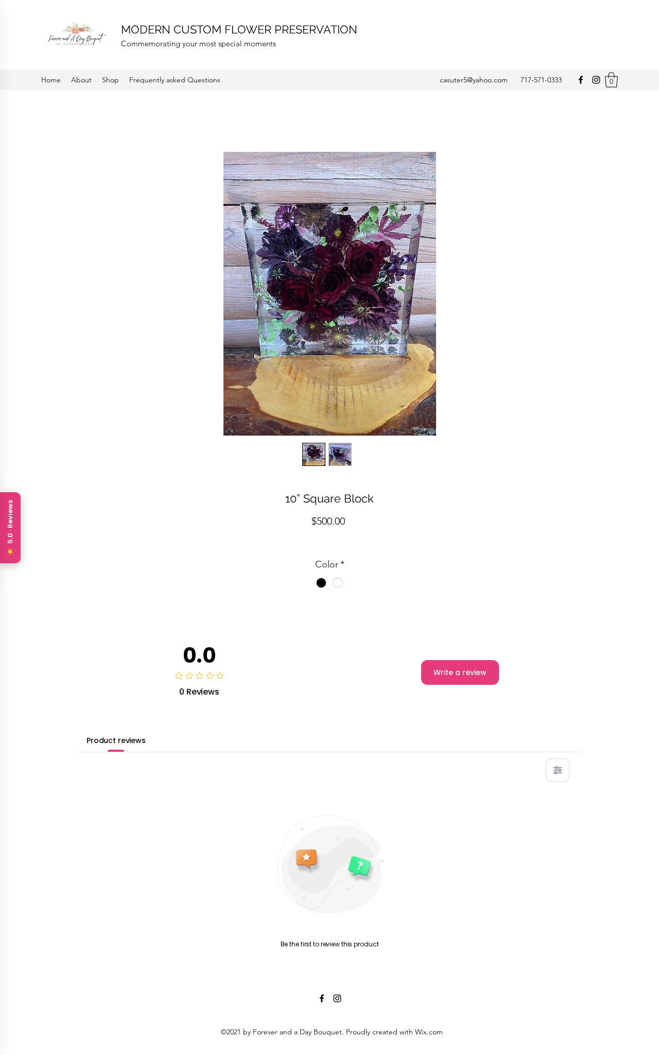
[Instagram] (596, 80)
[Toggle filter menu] (557, 770)
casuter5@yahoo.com (474, 79)
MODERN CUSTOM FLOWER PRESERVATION (239, 29)
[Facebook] (581, 80)
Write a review (460, 672)
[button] (611, 80)
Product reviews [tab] (116, 740)
